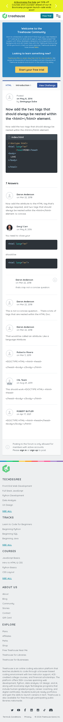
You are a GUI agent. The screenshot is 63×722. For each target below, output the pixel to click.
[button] (7, 6)
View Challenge (47, 85)
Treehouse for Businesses (15, 659)
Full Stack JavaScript (12, 490)
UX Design (7, 505)
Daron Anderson (25, 194)
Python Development (13, 495)
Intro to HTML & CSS (12, 562)
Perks (5, 640)
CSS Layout (8, 572)
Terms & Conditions (12, 717)
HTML (8, 85)
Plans (5, 631)
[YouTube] (18, 710)
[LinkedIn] (31, 710)
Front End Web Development (17, 486)
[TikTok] (44, 710)
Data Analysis (9, 500)
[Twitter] (12, 710)
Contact (6, 613)
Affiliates (6, 636)
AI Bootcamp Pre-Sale (25, 2)
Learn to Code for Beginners (17, 524)
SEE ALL (7, 511)
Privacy (27, 717)
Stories (5, 608)
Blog (4, 599)
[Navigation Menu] (58, 16)
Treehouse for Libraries (14, 655)
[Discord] (51, 710)
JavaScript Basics (11, 558)
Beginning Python (11, 529)
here (36, 47)
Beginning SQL (10, 533)
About (5, 594)
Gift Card (6, 617)
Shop (5, 645)
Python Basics (9, 567)
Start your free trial (31, 69)
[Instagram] (38, 710)
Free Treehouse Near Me (14, 650)
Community (8, 603)
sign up (34, 450)
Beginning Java (10, 538)
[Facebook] (25, 710)
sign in (23, 450)
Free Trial (46, 16)
